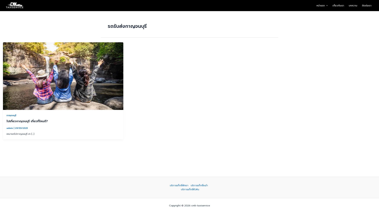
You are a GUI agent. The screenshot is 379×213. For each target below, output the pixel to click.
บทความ (353, 5)
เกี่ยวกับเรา (338, 5)
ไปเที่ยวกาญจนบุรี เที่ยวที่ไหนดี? (27, 121)
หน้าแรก (321, 5)
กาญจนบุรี (11, 115)
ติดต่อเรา (366, 5)
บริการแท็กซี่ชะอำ (199, 185)
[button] (326, 5)
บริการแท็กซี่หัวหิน (190, 189)
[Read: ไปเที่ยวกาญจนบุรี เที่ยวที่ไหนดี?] (63, 76)
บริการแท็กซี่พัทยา (179, 185)
